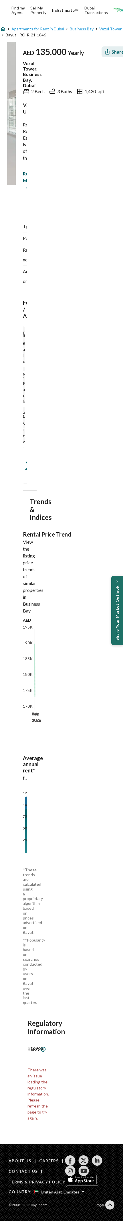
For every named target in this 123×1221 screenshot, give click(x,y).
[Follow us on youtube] (83, 1171)
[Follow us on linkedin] (97, 1160)
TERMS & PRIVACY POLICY (37, 1181)
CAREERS (49, 1160)
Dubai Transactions (96, 10)
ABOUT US (20, 1160)
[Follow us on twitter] (83, 1160)
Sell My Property (38, 10)
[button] (117, 610)
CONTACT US (23, 1171)
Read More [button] (24, 177)
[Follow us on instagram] (70, 1171)
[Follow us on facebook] (70, 1160)
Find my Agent (18, 10)
